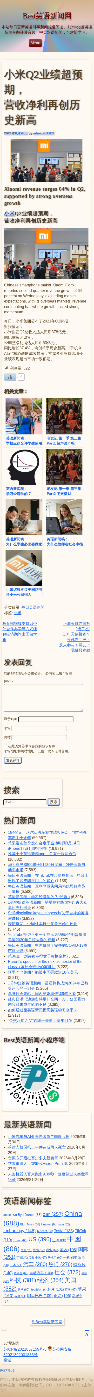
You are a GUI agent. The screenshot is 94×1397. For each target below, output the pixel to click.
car (53, 1214)
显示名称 (10, 719)
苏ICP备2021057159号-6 (25, 1349)
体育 (26, 1250)
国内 (68, 1250)
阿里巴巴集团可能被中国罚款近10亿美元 (43, 972)
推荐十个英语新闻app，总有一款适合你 (42, 854)
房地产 (55, 1257)
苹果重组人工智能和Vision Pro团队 (38, 1164)
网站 (7, 737)
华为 (39, 1250)
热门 (60, 1264)
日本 (16, 1265)
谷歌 (20, 1296)
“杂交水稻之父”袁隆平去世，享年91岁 (40, 1021)
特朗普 (21, 1273)
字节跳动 (25, 1257)
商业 (52, 1250)
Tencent (45, 1231)
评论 (8, 682)
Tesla (64, 1230)
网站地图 (7, 1370)
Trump (20, 1240)
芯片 (55, 1289)
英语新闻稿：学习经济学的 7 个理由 (39, 897)
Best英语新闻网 (47, 15)
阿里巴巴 (40, 1296)
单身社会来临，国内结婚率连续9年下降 (42, 994)
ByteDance (30, 1215)
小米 (9, 213)
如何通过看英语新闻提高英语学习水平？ (42, 1010)
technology (19, 1230)
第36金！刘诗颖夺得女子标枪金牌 (37, 956)
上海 (59, 1240)
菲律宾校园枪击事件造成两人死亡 (37, 1147)
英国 (71, 1289)
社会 (67, 1272)
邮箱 (7, 728)
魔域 (7, 1360)
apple (10, 1215)
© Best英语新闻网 (47, 1322)
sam (64, 1224)
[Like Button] (10, 377)
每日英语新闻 (33, 607)
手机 (70, 1257)
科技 (23, 1280)
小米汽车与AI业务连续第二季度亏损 (38, 1137)
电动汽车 (41, 1273)
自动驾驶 (38, 1289)
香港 (62, 1296)
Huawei (49, 1224)
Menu (35, 43)
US (39, 1239)
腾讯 (23, 1289)
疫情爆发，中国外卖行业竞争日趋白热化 (42, 924)
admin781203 (43, 133)
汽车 (35, 1264)
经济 (50, 1280)
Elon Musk (30, 1224)
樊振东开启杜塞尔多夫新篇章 (33, 1158)
